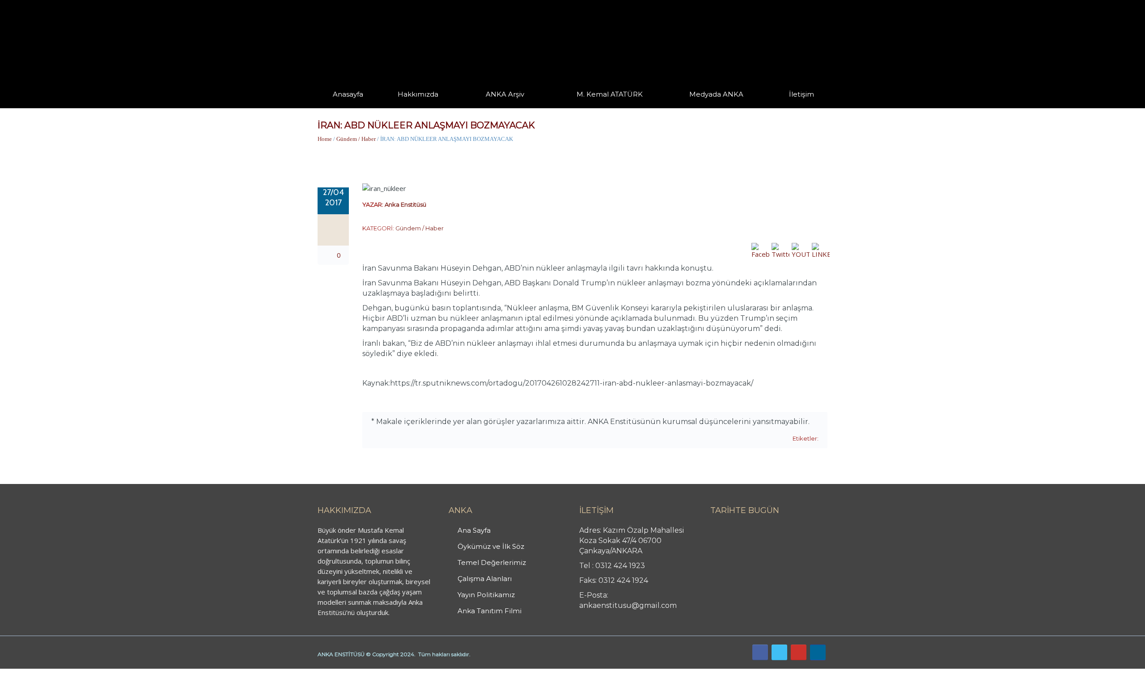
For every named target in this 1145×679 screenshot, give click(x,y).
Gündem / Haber (356, 139)
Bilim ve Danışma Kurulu (423, 106)
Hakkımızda (418, 94)
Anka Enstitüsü (405, 204)
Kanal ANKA (694, 107)
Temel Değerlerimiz (457, 106)
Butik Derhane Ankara (33, 673)
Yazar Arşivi (494, 107)
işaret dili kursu (141, 673)
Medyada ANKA (716, 94)
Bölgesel (512, 106)
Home (325, 139)
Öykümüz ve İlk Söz (460, 107)
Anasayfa (348, 94)
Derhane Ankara (92, 673)
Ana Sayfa (474, 530)
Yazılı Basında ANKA (712, 106)
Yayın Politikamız (486, 594)
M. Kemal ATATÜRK (610, 94)
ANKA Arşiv (505, 94)
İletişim (801, 94)
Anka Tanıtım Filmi (490, 611)
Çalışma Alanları (485, 578)
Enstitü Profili (409, 107)
